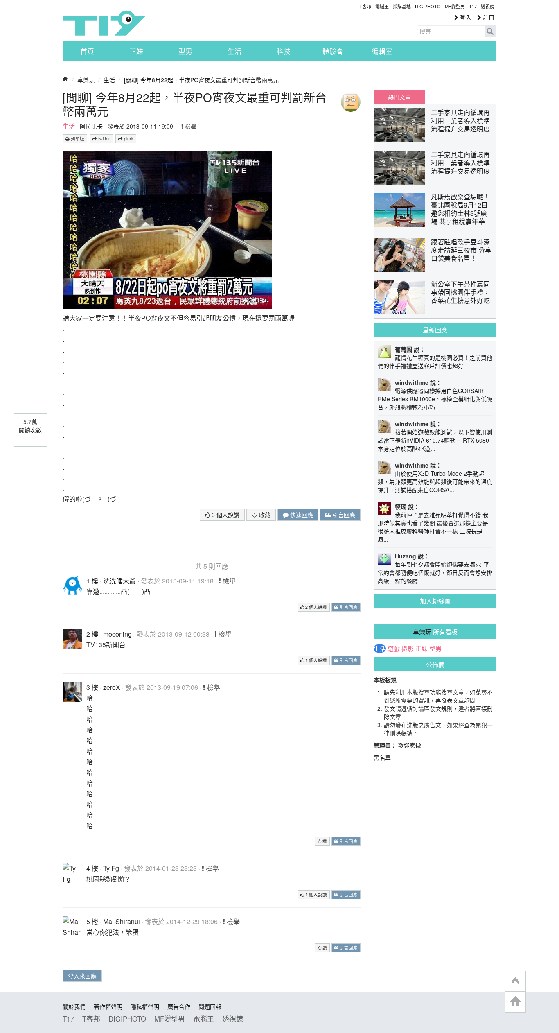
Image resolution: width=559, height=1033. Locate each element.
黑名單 (382, 757)
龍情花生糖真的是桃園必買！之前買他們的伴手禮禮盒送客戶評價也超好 (435, 361)
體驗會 (332, 51)
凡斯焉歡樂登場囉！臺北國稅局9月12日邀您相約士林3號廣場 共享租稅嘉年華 (460, 209)
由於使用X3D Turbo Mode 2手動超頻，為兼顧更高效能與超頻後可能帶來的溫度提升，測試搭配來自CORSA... (435, 481)
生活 (234, 51)
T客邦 (365, 6)
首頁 (87, 51)
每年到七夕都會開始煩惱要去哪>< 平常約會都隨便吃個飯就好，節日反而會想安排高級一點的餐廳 (435, 572)
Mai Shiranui (121, 921)
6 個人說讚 (224, 515)
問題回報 (209, 1006)
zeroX (111, 687)
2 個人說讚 (315, 607)
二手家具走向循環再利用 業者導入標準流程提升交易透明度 (460, 120)
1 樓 (92, 580)
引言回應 (343, 515)
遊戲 (394, 648)
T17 (104, 23)
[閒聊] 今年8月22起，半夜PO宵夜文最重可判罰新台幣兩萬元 (201, 80)
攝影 (407, 648)
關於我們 (74, 1006)
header (515, 981)
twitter (103, 139)
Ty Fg (111, 868)
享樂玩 (86, 80)
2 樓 (92, 634)
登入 (464, 17)
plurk (128, 139)
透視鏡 (487, 6)
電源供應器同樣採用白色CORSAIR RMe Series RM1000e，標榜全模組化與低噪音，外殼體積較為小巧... (435, 399)
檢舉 (189, 126)
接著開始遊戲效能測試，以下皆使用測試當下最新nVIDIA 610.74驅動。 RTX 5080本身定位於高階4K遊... (435, 440)
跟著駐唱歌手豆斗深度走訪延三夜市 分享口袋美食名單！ (461, 250)
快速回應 (301, 515)
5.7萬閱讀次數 (30, 426)
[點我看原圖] (167, 229)
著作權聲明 (108, 1006)
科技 (284, 51)
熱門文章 (399, 97)
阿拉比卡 (91, 126)
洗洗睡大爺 (119, 580)
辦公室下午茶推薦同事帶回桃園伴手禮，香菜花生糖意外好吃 (460, 292)
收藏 (263, 515)
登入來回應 (82, 976)
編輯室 (382, 51)
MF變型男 (455, 6)
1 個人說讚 (315, 660)
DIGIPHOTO (428, 6)
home (515, 1002)
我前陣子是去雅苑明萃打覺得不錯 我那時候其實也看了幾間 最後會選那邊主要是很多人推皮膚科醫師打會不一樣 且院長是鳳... (433, 527)
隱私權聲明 (145, 1006)
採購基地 (402, 6)
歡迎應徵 (409, 745)
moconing (117, 634)
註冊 (487, 17)
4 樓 (92, 868)
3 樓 (92, 687)
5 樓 (92, 921)
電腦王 (382, 6)
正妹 (136, 51)
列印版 (77, 139)
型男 (185, 51)
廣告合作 (178, 1006)
